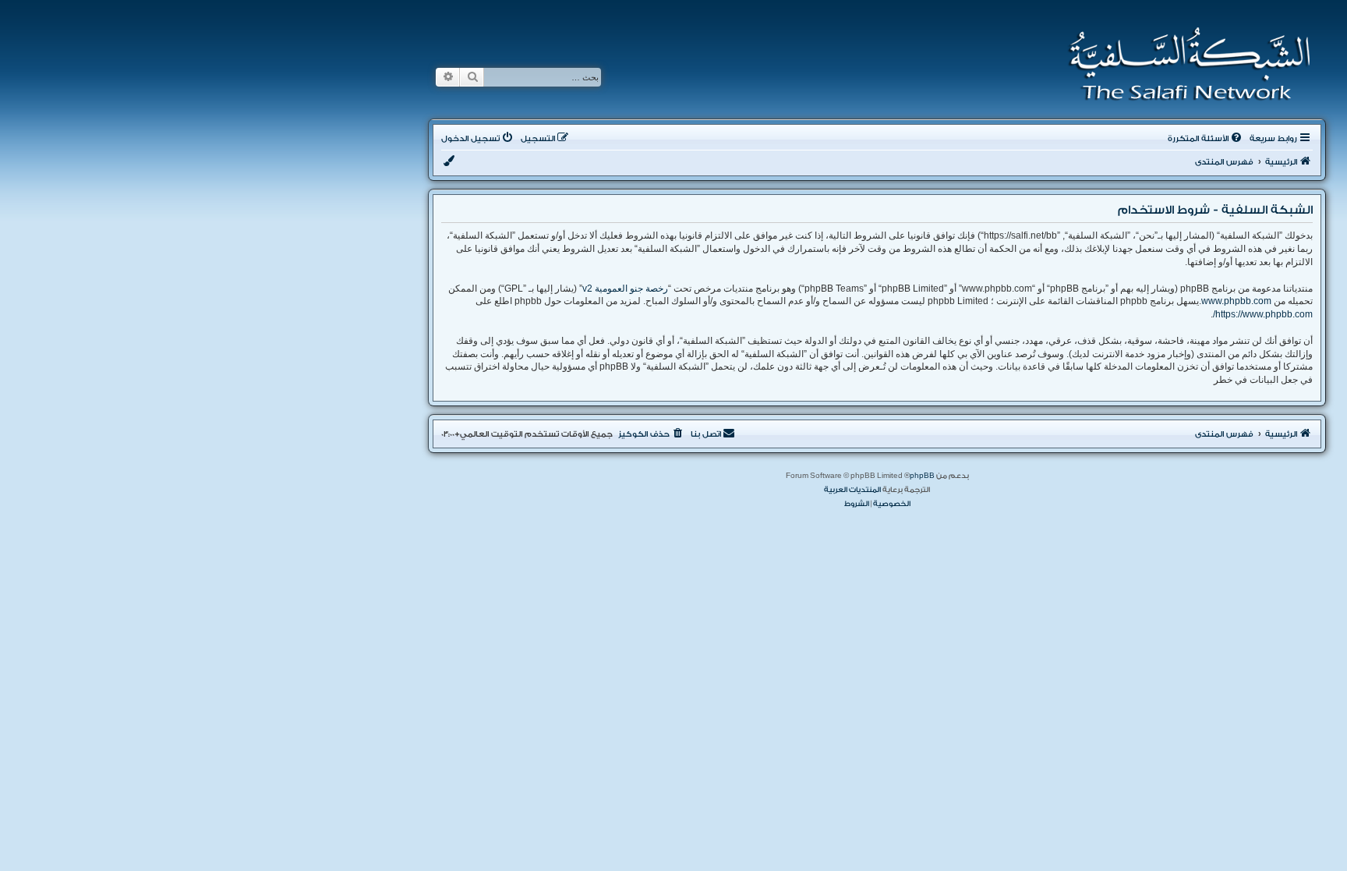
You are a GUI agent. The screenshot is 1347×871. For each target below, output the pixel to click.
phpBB (922, 476)
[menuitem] (1206, 138)
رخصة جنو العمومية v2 (625, 288)
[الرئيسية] (1184, 64)
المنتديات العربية (852, 490)
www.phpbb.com (1236, 301)
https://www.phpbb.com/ (1263, 314)
